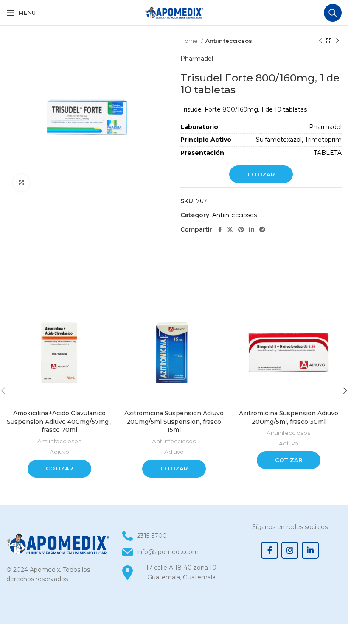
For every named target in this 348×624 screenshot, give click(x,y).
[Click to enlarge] (21, 182)
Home (189, 40)
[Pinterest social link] (241, 229)
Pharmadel (196, 58)
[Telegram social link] (262, 229)
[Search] (333, 12)
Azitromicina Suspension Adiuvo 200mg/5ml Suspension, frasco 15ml (174, 421)
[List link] (173, 552)
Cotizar (261, 174)
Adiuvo (59, 451)
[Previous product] (320, 41)
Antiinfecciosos (228, 40)
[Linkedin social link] (252, 229)
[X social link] (230, 229)
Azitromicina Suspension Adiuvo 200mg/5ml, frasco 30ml (288, 417)
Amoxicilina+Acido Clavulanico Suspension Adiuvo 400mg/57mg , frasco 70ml (59, 421)
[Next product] (337, 41)
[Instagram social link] (289, 550)
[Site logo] (174, 12)
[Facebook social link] (220, 229)
